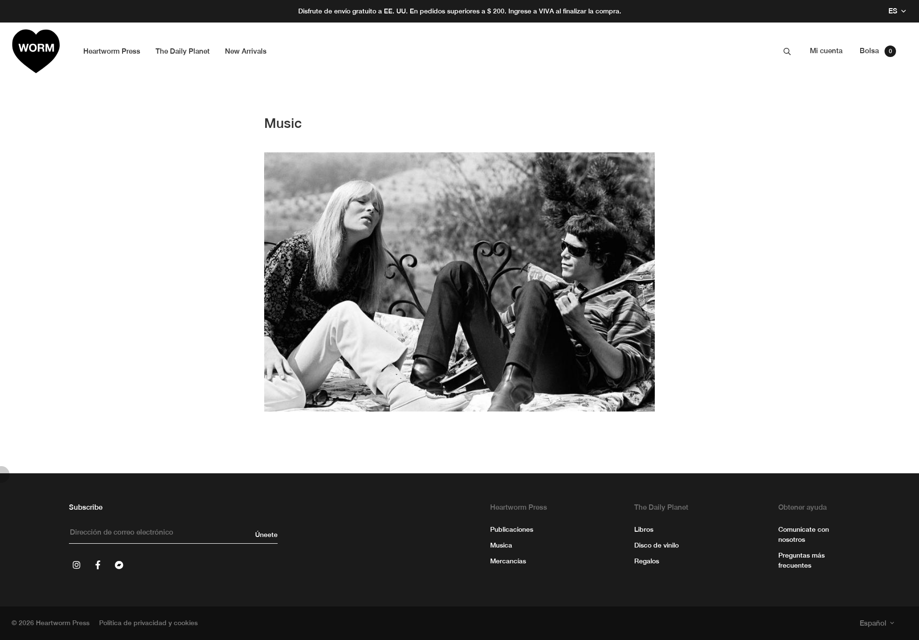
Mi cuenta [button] (826, 50)
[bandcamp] (118, 564)
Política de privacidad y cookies (148, 623)
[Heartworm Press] (36, 51)
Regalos (646, 561)
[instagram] (76, 564)
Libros (643, 529)
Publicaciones (511, 529)
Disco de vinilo (656, 545)
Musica (501, 545)
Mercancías (508, 561)
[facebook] (97, 564)
